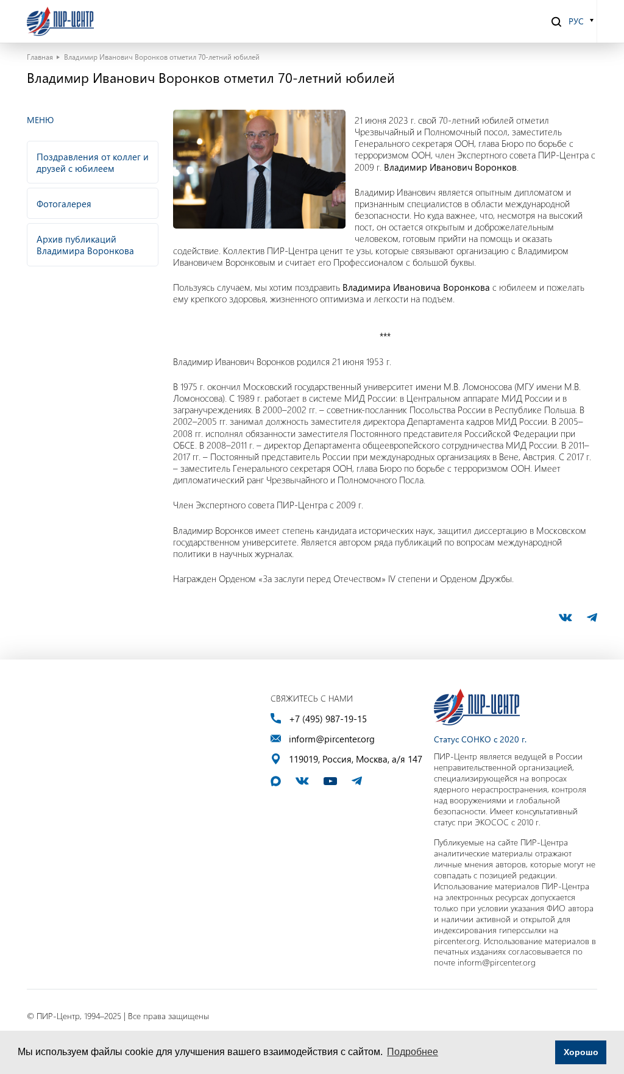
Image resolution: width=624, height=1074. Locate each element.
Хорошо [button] (581, 1052)
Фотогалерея (64, 203)
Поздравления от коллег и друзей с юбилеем (93, 162)
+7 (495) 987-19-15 (328, 719)
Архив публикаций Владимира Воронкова (85, 245)
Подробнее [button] (412, 1052)
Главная (40, 57)
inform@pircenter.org (332, 739)
